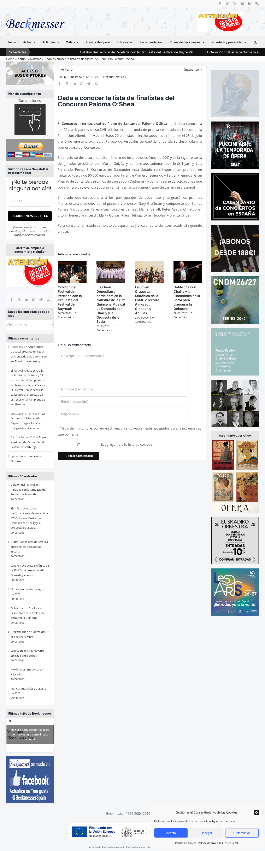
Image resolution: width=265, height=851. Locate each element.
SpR (65, 77)
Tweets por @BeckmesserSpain (27, 734)
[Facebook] (11, 299)
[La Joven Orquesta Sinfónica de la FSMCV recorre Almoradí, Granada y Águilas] (149, 263)
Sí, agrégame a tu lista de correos (126, 444)
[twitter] (227, 3)
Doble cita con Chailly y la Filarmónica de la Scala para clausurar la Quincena (28, 613)
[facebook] (220, 3)
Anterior (67, 69)
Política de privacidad (210, 843)
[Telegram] (41, 299)
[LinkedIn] (26, 299)
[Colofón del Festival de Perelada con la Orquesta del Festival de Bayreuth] (72, 263)
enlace (63, 231)
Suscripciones (30, 100)
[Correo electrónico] (48, 299)
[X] (19, 299)
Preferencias (242, 833)
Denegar (206, 833)
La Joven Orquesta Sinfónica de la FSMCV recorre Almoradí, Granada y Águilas (30, 570)
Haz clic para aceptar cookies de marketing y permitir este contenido (30, 734)
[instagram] (234, 3)
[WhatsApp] (33, 299)
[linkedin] (249, 3)
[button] (256, 812)
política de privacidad (35, 231)
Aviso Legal (231, 843)
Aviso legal (94, 847)
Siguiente (191, 69)
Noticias (121, 77)
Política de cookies (185, 843)
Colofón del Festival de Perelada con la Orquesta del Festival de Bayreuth (109, 52)
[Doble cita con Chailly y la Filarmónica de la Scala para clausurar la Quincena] (187, 263)
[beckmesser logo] (35, 15)
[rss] (257, 3)
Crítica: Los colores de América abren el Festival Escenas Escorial (29, 546)
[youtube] (242, 3)
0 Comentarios (67, 315)
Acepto (171, 833)
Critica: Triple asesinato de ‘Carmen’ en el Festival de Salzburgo (28, 442)
